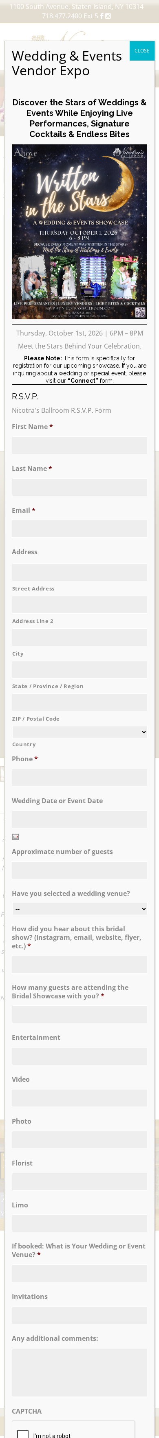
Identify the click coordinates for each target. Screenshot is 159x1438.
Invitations (30, 1296)
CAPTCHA (27, 1411)
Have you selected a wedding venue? (71, 893)
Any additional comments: (55, 1338)
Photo (21, 1121)
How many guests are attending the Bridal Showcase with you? (70, 991)
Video (21, 1079)
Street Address (33, 588)
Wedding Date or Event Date (57, 801)
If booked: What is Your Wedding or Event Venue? (79, 1250)
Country (24, 744)
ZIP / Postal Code (36, 718)
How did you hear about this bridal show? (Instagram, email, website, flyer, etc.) (76, 937)
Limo (20, 1205)
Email (23, 510)
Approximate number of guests (62, 852)
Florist (22, 1163)
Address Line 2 (32, 621)
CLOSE (142, 50)
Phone (25, 759)
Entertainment (36, 1037)
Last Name (32, 468)
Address (25, 552)
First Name (32, 427)
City (18, 653)
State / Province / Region (48, 686)
